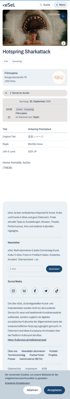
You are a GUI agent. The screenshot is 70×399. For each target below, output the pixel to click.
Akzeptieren (54, 390)
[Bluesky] (24, 291)
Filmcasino (21, 113)
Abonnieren (54, 269)
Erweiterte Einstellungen (17, 383)
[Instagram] (13, 291)
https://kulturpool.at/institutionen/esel (27, 339)
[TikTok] (57, 291)
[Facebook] (35, 291)
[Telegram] (46, 291)
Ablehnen (32, 390)
